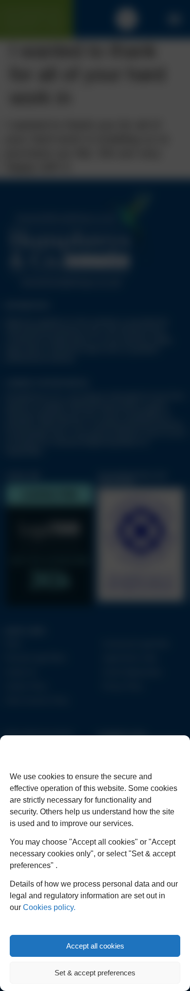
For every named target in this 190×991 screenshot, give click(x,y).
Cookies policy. (49, 907)
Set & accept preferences (95, 973)
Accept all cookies (95, 946)
